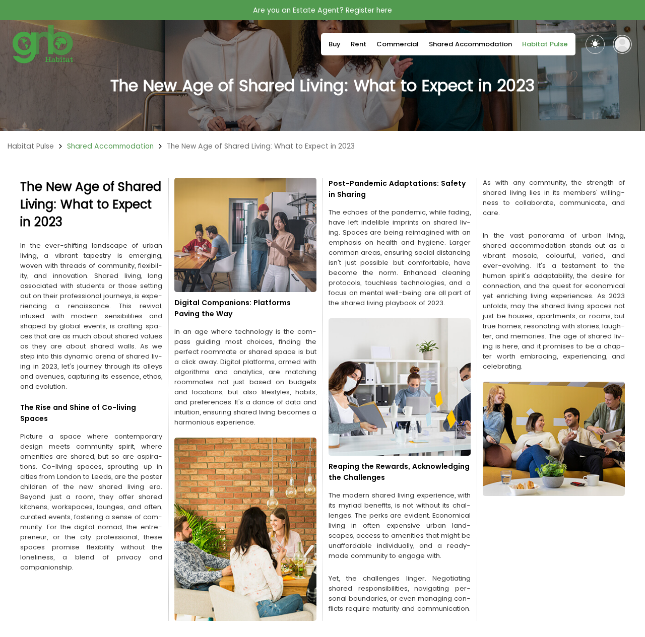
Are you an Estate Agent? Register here (322, 10)
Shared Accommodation (470, 44)
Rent (358, 44)
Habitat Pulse (545, 44)
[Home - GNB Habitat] (43, 44)
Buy (335, 44)
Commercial (397, 44)
